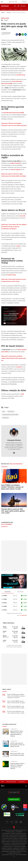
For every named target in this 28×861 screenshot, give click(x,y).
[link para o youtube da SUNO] (20, 822)
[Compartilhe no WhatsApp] (22, 34)
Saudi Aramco (5, 417)
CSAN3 (5, 599)
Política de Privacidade (11, 781)
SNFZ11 (4, 9)
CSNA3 (5, 606)
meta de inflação (15, 169)
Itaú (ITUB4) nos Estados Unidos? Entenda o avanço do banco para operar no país (12, 487)
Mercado (9, 12)
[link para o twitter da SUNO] (11, 822)
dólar (5, 20)
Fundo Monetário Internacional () (13, 112)
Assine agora (14, 799)
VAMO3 (5, 595)
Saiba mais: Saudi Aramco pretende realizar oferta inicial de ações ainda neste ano (13, 358)
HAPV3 (5, 610)
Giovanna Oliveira (14, 440)
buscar (15, 6)
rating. (18, 246)
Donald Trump (11, 411)
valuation (19, 367)
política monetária (15, 163)
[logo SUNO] (13, 2)
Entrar (24, 1)
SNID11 (21, 9)
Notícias (3, 12)
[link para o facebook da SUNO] (7, 822)
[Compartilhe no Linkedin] (25, 34)
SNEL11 (16, 9)
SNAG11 (10, 9)
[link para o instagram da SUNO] (16, 822)
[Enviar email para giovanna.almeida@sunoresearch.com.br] (14, 453)
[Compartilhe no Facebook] (17, 34)
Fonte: (22, 615)
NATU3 (5, 602)
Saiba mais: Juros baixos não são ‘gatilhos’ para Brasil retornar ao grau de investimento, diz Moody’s (14, 226)
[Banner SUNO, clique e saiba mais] (14, 317)
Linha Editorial (22, 781)
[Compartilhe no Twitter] (20, 34)
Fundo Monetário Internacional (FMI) (10, 414)
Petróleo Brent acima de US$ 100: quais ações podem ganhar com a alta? (13, 511)
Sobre (2, 781)
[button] (22, 6)
